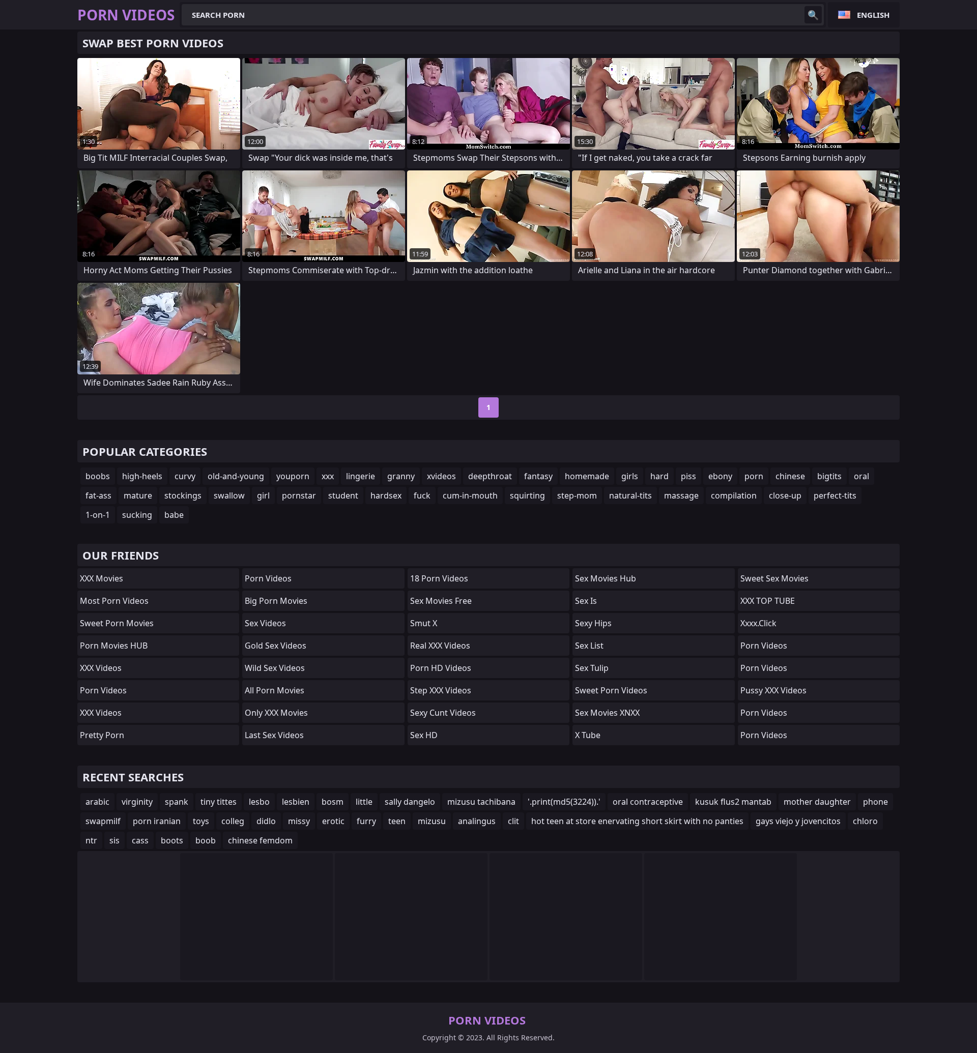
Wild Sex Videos (275, 668)
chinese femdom (260, 840)
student (343, 495)
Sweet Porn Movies (117, 623)
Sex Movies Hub (605, 578)
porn (753, 476)
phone (875, 801)
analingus (477, 821)
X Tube (587, 735)
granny (401, 476)
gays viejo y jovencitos (798, 821)
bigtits (829, 476)
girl (263, 495)
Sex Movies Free (441, 600)
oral (861, 476)
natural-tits (630, 495)
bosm (332, 801)
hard (659, 476)
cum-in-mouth (470, 495)
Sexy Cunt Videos (443, 712)
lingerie (360, 476)
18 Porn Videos (439, 578)
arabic (97, 801)
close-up (785, 495)
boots (172, 840)
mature (138, 495)
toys (201, 821)
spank (176, 801)
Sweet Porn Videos (611, 690)
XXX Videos (101, 668)
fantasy (538, 476)
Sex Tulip (592, 668)
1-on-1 (97, 514)
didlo (266, 821)
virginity (137, 801)
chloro (865, 821)
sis (114, 840)
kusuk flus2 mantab (733, 801)
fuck (422, 495)
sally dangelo (410, 801)
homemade (587, 476)
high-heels (142, 476)
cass (140, 840)
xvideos (441, 476)
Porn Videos (103, 690)
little (364, 801)
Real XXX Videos (440, 645)
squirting (527, 495)
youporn (292, 476)
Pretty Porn (102, 735)
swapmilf (103, 821)
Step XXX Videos (440, 690)
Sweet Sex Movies (774, 578)
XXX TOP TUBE (767, 600)
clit (513, 821)
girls (629, 476)
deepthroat (490, 476)
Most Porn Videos (114, 600)
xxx (328, 476)
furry (366, 821)
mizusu (432, 821)
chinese (790, 476)
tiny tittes (218, 801)
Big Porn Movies (276, 600)
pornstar (299, 495)
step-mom (577, 495)
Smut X (423, 623)
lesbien (295, 801)
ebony (720, 476)
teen (397, 821)
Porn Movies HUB (114, 645)
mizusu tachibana (481, 801)
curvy (185, 476)
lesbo (259, 801)
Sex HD (424, 735)
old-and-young (236, 476)
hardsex (385, 495)
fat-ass (98, 495)
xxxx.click (758, 623)
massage (681, 495)
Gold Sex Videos (275, 645)
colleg (232, 821)
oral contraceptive (648, 801)
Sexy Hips (593, 623)
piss (688, 476)
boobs (97, 476)
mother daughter (817, 801)
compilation (734, 495)
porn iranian (157, 821)
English (873, 15)
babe (174, 514)
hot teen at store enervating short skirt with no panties (637, 821)
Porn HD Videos (440, 668)
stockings (183, 495)
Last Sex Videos (274, 735)
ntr (91, 840)
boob (205, 840)
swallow (229, 495)
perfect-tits (835, 495)
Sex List (589, 645)
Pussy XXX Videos (773, 690)
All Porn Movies (274, 690)
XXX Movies (101, 578)
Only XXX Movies (276, 712)
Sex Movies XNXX (607, 712)
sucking (137, 514)
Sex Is (586, 600)
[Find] (813, 14)
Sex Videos (265, 623)
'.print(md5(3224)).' (564, 801)
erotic (333, 821)
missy (299, 821)
